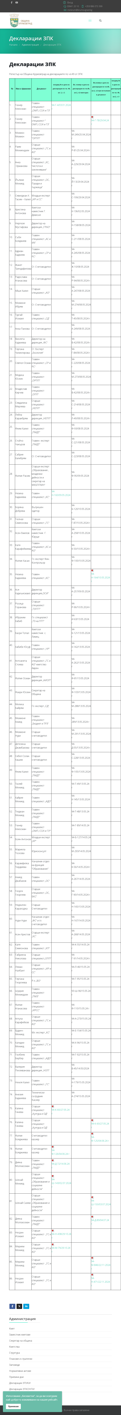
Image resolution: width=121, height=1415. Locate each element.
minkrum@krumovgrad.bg (79, 10)
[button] (67, 2)
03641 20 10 (73, 6)
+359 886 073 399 (93, 6)
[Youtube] (16, 2)
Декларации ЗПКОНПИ (22, 1389)
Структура (14, 1352)
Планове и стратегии (20, 1358)
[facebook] (11, 2)
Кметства (14, 1346)
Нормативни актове (20, 1371)
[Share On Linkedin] (26, 1306)
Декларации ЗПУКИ (20, 1383)
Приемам (13, 1406)
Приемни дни (16, 1377)
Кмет (12, 1328)
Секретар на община (20, 1340)
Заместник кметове (19, 1334)
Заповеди (14, 1364)
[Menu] (90, 20)
